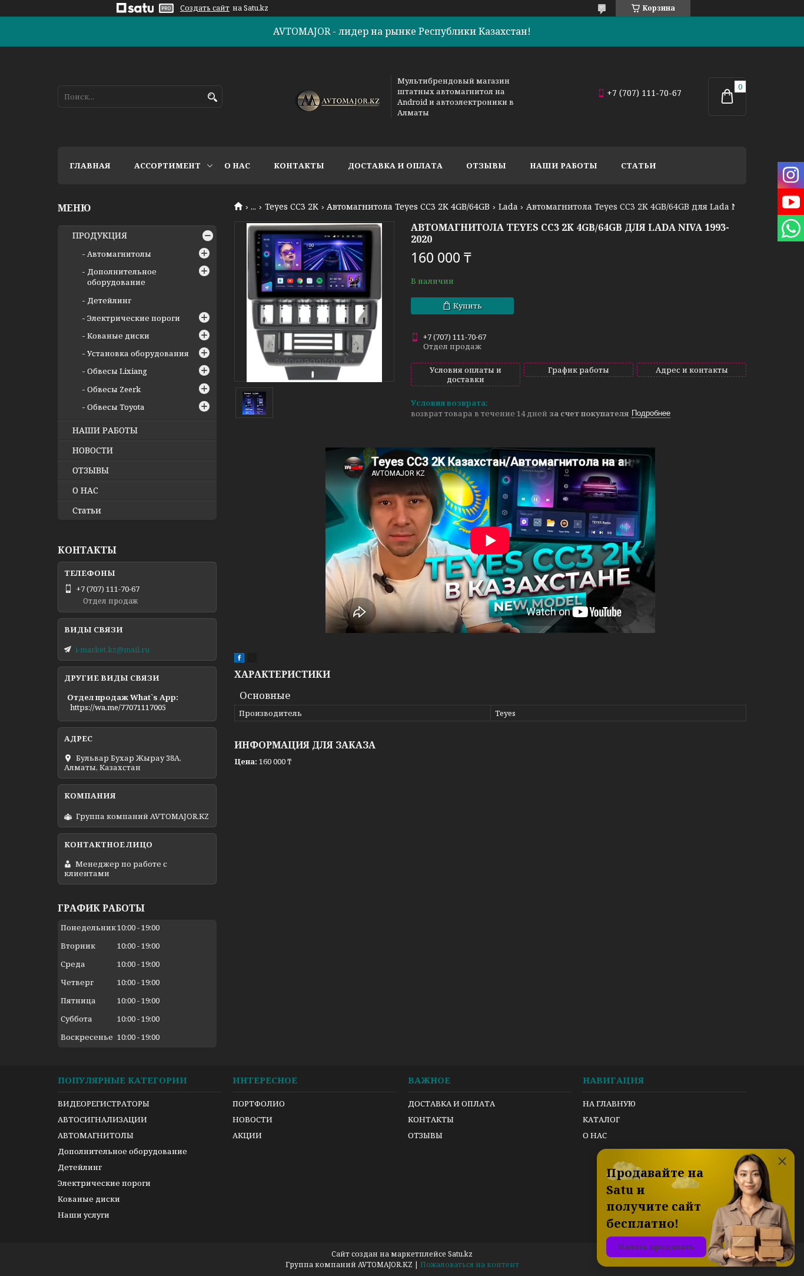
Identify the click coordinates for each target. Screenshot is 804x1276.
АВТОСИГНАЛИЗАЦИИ (102, 1119)
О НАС (85, 490)
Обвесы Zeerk (114, 389)
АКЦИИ (247, 1135)
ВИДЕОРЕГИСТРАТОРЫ (103, 1103)
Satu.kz (460, 1254)
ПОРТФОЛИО (258, 1103)
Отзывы (486, 165)
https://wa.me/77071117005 (118, 707)
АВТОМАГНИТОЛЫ (96, 1135)
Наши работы (563, 165)
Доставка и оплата (395, 165)
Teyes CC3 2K (291, 206)
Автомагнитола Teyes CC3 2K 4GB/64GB (408, 206)
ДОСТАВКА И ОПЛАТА (451, 1103)
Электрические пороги (133, 318)
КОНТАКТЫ (431, 1119)
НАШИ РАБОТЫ (105, 430)
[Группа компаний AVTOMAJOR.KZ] (336, 96)
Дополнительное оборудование (122, 276)
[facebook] (239, 659)
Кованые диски (118, 335)
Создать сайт (205, 8)
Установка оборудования (138, 353)
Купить (467, 305)
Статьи (638, 165)
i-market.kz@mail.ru (112, 649)
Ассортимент (167, 165)
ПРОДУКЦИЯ (99, 235)
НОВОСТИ (92, 450)
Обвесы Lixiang (117, 371)
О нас (237, 165)
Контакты (299, 165)
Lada (508, 206)
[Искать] (212, 97)
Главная (90, 165)
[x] (252, 659)
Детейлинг (109, 300)
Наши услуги (83, 1214)
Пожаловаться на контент (469, 1265)
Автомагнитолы (119, 253)
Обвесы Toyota (115, 407)
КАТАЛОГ (601, 1119)
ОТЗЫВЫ (90, 470)
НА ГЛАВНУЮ (609, 1103)
